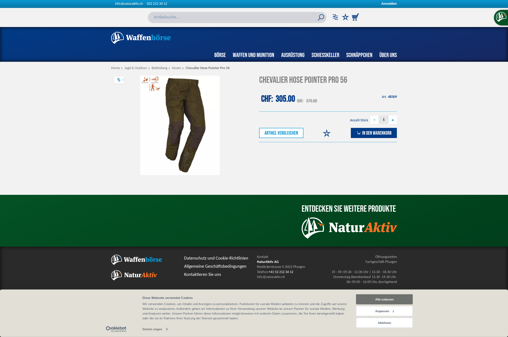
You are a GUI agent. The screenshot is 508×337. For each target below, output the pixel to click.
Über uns (388, 55)
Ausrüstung (293, 55)
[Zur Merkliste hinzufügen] (327, 133)
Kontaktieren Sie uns (202, 274)
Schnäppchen (359, 55)
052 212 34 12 (157, 4)
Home (115, 68)
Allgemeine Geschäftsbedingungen (215, 266)
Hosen (176, 68)
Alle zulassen (384, 299)
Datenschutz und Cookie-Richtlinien (216, 258)
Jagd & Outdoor (135, 68)
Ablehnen (384, 322)
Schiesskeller (325, 55)
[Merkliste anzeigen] (345, 17)
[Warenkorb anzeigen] (355, 17)
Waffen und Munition (253, 55)
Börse (220, 55)
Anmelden (389, 4)
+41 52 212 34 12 (281, 272)
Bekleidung (159, 68)
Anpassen (382, 311)
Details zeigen (152, 329)
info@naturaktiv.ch (129, 4)
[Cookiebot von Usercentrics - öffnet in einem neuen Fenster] (116, 329)
